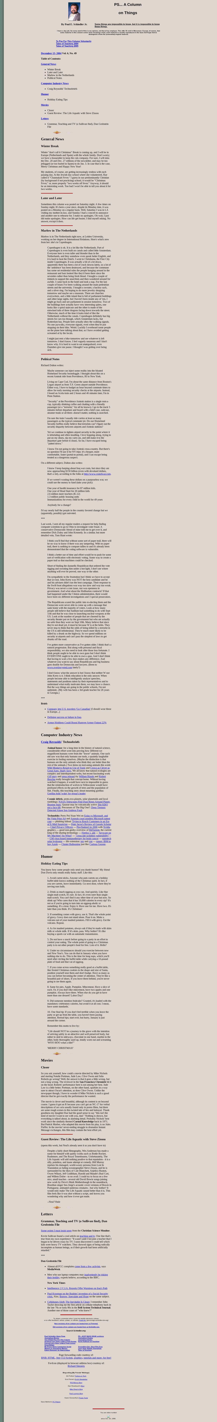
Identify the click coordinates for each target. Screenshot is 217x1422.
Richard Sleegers (76, 1366)
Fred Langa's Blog (76, 1393)
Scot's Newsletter (81, 1379)
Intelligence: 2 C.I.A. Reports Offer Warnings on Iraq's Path (77, 1288)
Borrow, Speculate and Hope (74, 1296)
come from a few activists (87, 1266)
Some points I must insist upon (56, 1230)
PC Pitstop (56, 1402)
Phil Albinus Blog (76, 1383)
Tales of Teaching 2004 (67, 43)
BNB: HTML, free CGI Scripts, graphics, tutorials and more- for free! (76, 1357)
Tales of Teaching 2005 (67, 46)
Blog (82, 1386)
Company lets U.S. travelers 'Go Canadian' (68, 709)
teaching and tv (87, 1236)
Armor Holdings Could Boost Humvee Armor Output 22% (76, 722)
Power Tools (83, 1398)
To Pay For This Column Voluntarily (73, 41)
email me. (82, 1320)
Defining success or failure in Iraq (64, 717)
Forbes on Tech (80, 1376)
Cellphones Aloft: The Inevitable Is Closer (68, 1302)
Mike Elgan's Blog (76, 1389)
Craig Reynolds (51, 742)
